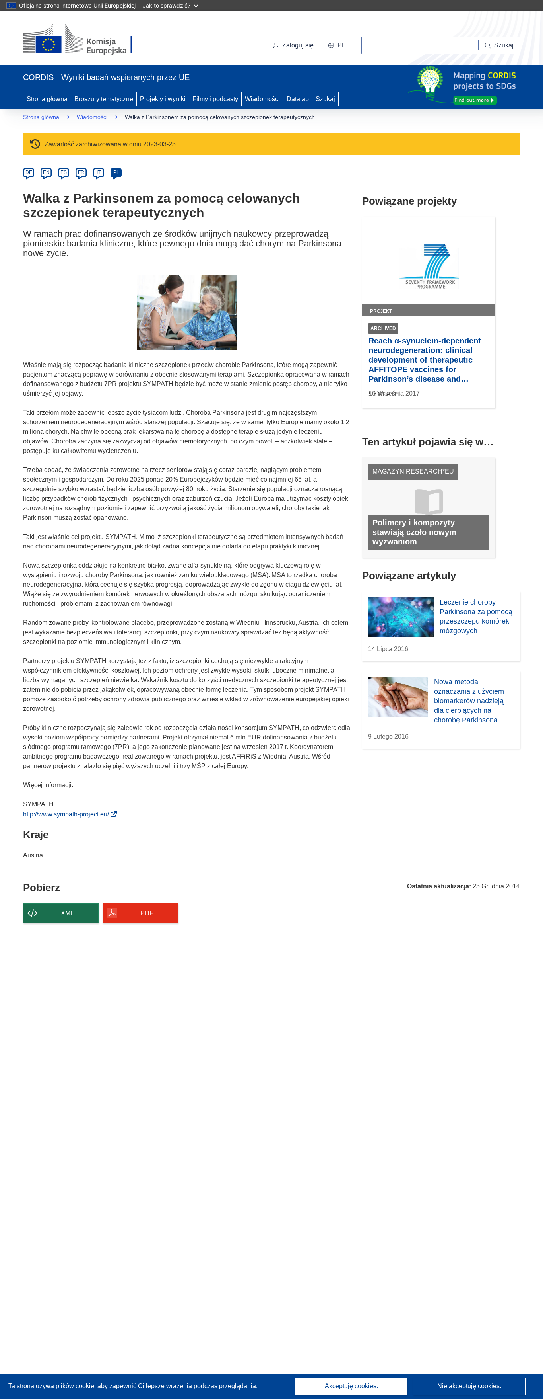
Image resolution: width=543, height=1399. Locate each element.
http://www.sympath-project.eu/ (68, 814)
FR (81, 172)
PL (116, 172)
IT (99, 172)
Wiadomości (262, 99)
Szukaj (325, 99)
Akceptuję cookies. (351, 1386)
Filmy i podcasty (215, 99)
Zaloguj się (298, 45)
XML (67, 913)
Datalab (298, 99)
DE (28, 172)
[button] (337, 45)
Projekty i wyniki (163, 99)
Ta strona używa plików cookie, (52, 1386)
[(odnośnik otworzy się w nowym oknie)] (87, 40)
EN (46, 172)
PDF (146, 913)
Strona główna (47, 99)
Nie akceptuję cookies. (469, 1386)
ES (63, 172)
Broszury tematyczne (103, 99)
